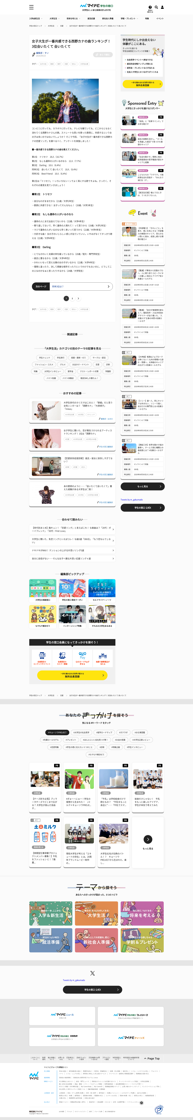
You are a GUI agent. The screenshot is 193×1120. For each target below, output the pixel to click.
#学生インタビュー (135, 747)
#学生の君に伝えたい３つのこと (79, 747)
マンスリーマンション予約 (150, 1086)
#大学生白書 (69, 414)
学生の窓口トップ (35, 26)
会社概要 (61, 1111)
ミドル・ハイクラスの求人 (139, 1071)
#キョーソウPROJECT (57, 732)
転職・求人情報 (115, 1071)
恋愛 (61, 26)
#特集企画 (115, 747)
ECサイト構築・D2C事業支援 (68, 1086)
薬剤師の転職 (87, 1095)
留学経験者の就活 (74, 1071)
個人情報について (52, 1058)
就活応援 (91, 18)
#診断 (67, 467)
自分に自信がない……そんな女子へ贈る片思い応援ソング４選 (61, 559)
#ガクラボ (123, 732)
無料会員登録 (72, 675)
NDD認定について (117, 1058)
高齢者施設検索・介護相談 (96, 1089)
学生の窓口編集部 (106, 447)
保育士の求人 (138, 1095)
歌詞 (52, 64)
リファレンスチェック (134, 1102)
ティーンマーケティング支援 (128, 1081)
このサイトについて (35, 1058)
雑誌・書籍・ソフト (81, 1084)
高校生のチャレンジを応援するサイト (104, 1081)
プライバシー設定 (106, 1058)
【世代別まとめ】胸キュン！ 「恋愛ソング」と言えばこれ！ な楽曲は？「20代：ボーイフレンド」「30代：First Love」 (71, 529)
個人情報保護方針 (110, 1111)
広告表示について (70, 1058)
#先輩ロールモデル (51, 740)
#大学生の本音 (91, 439)
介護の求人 (62, 1098)
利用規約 (43, 1058)
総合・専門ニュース (82, 1081)
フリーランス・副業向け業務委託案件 (121, 1073)
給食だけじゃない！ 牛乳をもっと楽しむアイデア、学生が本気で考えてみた (147, 802)
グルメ (63, 364)
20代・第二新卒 (91, 1093)
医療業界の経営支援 (75, 1098)
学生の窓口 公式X (143, 508)
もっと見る (142, 486)
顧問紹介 (77, 1095)
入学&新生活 (34, 18)
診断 (108, 364)
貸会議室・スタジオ (103, 1102)
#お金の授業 (120, 740)
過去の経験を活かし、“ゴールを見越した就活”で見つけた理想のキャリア (150, 141)
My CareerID (98, 1086)
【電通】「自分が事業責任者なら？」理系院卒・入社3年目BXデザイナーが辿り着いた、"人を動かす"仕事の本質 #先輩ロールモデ (150, 315)
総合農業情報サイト (122, 1084)
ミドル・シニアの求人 (73, 1073)
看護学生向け (87, 1071)
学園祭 (108, 371)
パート (61, 1073)
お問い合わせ (61, 1058)
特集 (147, 18)
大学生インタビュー (52, 371)
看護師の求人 (98, 1095)
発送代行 (92, 1102)
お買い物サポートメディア (130, 1086)
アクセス (69, 1111)
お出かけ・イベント (80, 364)
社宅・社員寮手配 (119, 1102)
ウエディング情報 (96, 1084)
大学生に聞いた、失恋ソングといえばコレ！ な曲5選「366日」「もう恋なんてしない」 (71, 540)
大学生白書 (84, 64)
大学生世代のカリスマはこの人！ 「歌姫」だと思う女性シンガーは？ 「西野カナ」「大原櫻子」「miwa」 (88, 406)
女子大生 (43, 64)
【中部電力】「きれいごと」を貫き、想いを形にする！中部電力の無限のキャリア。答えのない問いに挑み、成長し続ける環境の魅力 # (150, 233)
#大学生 (81, 414)
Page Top (154, 1058)
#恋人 (83, 467)
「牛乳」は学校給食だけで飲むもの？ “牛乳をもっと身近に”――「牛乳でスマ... (113, 802)
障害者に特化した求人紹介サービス (94, 1073)
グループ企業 (98, 1111)
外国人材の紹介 (90, 1098)
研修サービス (63, 1102)
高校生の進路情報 (65, 1077)
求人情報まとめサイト (66, 1081)
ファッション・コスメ (44, 364)
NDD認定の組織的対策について (131, 1058)
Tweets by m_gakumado (132, 500)
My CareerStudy (86, 1086)
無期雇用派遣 (149, 1095)
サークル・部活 (99, 358)
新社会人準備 (107, 18)
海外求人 (126, 1071)
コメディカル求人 (111, 1095)
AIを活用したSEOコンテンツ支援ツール (72, 1089)
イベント (160, 18)
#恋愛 (67, 439)
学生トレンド (44, 358)
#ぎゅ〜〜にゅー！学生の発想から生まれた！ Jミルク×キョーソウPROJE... (78, 802)
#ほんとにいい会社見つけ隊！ (95, 740)
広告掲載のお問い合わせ (94, 1058)
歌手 (59, 64)
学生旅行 (60, 358)
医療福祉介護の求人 (142, 1073)
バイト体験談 (68, 378)
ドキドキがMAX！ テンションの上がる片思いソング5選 (58, 550)
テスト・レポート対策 (89, 371)
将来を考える (72, 18)
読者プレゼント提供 (81, 1058)
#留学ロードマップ (104, 732)
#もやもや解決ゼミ (96, 754)
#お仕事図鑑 (140, 732)
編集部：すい (42, 53)
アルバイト (154, 1071)
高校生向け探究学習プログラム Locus (85, 1077)
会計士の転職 (141, 1093)
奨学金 (70, 371)
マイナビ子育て (136, 1084)
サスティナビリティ (81, 1111)
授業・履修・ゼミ (78, 358)
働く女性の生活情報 (65, 1084)
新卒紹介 (102, 1093)
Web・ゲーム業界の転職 (75, 1093)
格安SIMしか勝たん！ (89, 378)
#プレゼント (71, 740)
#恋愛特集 (54, 747)
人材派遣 (62, 1093)
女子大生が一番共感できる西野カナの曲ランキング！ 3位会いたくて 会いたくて (97, 26)
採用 (90, 1111)
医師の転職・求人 (125, 1095)
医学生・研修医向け (100, 1071)
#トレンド (91, 414)
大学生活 (53, 18)
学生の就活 (62, 1071)
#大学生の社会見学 (81, 732)
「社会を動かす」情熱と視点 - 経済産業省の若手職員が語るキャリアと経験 (150, 159)
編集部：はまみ (107, 419)
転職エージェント (113, 1093)
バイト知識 (51, 378)
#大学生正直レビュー (141, 740)
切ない (74, 64)
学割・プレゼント (128, 18)
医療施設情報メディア (112, 1086)
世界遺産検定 (109, 1084)
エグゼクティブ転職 (127, 1093)
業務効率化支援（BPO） (78, 1102)
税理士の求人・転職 (65, 1095)
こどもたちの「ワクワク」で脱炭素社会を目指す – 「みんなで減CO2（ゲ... (150, 177)
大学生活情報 (144, 1081)
